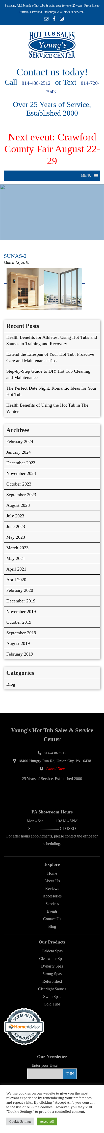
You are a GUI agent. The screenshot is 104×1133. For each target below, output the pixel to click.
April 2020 (16, 579)
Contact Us (52, 919)
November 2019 (21, 611)
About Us (52, 881)
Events (52, 911)
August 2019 (18, 643)
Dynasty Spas (52, 966)
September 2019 (21, 632)
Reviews (52, 888)
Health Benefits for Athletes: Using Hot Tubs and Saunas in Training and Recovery (51, 340)
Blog (10, 684)
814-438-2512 (36, 83)
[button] (86, 176)
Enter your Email (45, 1065)
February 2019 (19, 654)
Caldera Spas (52, 951)
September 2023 (21, 494)
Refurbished (52, 981)
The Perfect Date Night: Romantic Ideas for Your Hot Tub (51, 391)
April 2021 (16, 569)
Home (52, 873)
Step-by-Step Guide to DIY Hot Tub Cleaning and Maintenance (48, 374)
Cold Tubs (52, 1004)
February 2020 (19, 590)
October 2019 (18, 622)
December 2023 (20, 462)
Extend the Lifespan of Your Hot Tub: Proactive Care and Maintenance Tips (50, 357)
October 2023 (18, 484)
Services (52, 903)
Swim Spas (52, 996)
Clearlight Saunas (52, 989)
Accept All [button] (47, 1121)
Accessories (52, 896)
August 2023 (18, 505)
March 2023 (17, 547)
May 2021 (15, 558)
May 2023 (15, 537)
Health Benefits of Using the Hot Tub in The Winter (47, 408)
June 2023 (15, 526)
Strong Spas (52, 974)
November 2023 (21, 473)
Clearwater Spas (52, 958)
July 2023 (15, 515)
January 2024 (18, 452)
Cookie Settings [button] (20, 1121)
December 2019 (20, 600)
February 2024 (19, 441)
